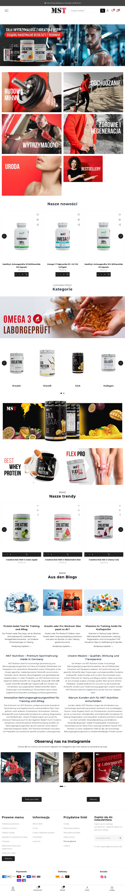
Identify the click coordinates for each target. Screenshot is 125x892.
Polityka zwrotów (9, 828)
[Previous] (4, 236)
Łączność (37, 841)
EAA (90, 386)
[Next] (120, 236)
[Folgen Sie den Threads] (105, 877)
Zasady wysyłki (8, 833)
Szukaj (66, 824)
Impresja (5, 841)
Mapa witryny (69, 837)
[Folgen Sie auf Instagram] (102, 877)
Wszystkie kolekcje (71, 828)
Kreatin (29, 386)
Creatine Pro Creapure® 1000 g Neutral (26, 264)
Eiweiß (60, 386)
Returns (93, 799)
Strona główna (69, 841)
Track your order (32, 799)
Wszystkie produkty (71, 833)
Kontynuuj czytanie (20, 646)
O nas (35, 828)
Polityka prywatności (10, 824)
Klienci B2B (37, 824)
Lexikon (66, 846)
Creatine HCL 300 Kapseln (35, 560)
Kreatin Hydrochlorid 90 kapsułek (76, 560)
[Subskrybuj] (119, 838)
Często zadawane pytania (43, 833)
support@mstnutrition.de (111, 846)
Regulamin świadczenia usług (14, 837)
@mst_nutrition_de (33, 747)
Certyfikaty (37, 837)
